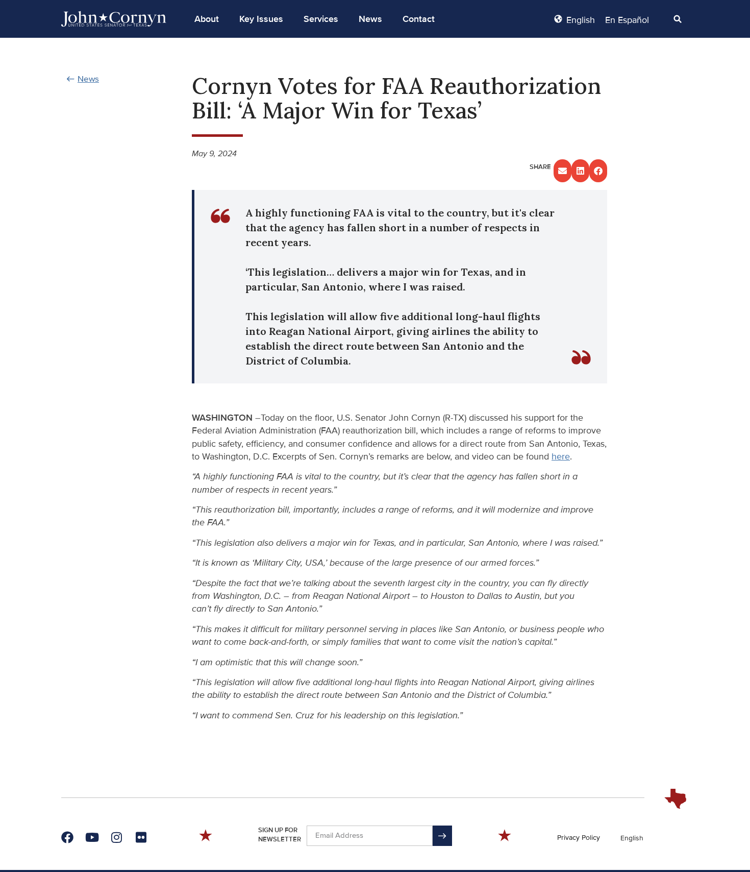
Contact (419, 19)
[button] (206, 19)
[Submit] (442, 836)
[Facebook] (67, 837)
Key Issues (261, 19)
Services (321, 19)
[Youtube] (92, 837)
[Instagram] (116, 837)
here (561, 456)
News (370, 19)
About (206, 19)
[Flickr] (141, 837)
